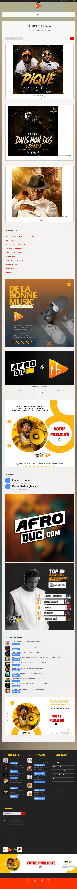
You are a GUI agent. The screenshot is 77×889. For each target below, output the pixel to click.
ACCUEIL (40, 14)
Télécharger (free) (40, 765)
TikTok (18, 846)
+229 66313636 (20, 842)
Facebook (12, 846)
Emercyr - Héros (21, 480)
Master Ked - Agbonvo (24, 486)
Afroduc (5, 832)
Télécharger (39, 98)
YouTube (6, 846)
